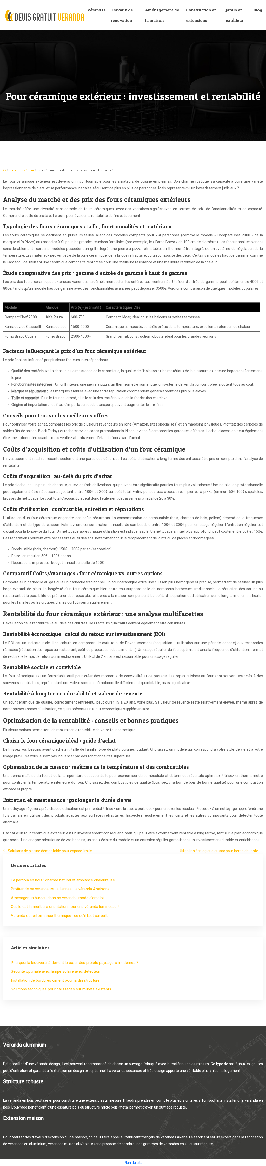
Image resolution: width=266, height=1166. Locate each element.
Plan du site (133, 1163)
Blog (258, 9)
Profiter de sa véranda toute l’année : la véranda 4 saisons (60, 889)
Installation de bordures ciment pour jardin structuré (55, 980)
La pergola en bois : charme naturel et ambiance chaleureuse (63, 880)
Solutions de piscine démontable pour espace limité (50, 851)
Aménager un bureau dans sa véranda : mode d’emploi (57, 898)
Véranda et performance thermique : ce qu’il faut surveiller (60, 915)
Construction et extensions (201, 15)
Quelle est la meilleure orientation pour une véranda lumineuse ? (65, 906)
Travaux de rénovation (122, 15)
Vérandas (97, 9)
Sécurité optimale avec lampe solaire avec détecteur (55, 971)
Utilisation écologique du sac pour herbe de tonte (218, 851)
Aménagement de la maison (162, 15)
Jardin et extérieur (234, 15)
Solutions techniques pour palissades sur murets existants (61, 989)
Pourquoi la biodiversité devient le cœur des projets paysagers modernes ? (74, 962)
